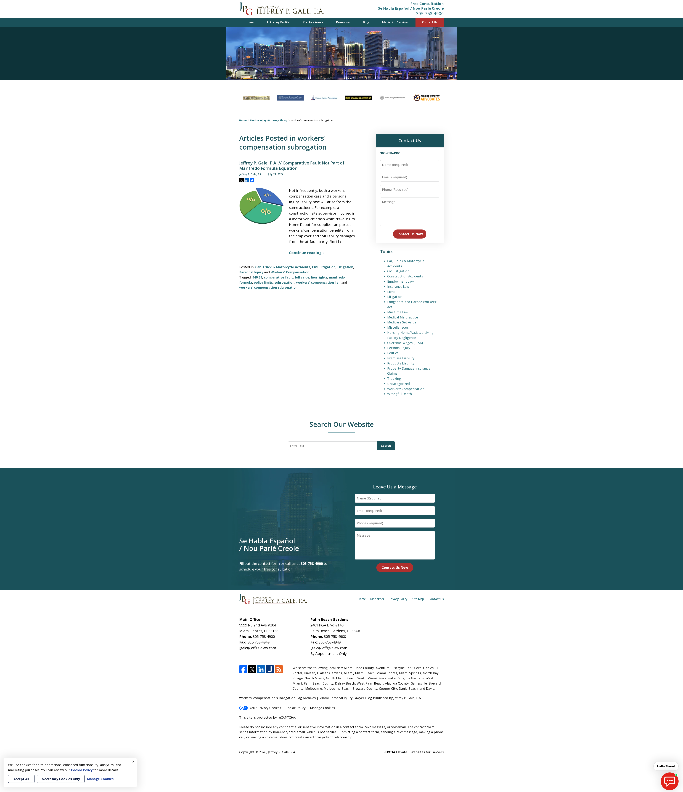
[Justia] (270, 669)
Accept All (21, 779)
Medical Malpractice (402, 317)
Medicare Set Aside (401, 322)
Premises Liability (400, 358)
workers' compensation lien (318, 282)
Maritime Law (397, 312)
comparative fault (278, 277)
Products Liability (400, 363)
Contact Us (429, 22)
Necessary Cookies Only (61, 779)
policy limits (263, 282)
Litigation (345, 267)
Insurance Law (398, 286)
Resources (343, 22)
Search (386, 446)
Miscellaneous (398, 327)
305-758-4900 (430, 13)
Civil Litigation (323, 267)
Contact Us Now (409, 234)
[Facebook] (243, 669)
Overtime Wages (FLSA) (405, 343)
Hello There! (666, 766)
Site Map (418, 599)
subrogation (284, 282)
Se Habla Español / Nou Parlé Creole (411, 8)
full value (302, 277)
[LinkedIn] (261, 669)
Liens (391, 292)
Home (249, 22)
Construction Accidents (405, 276)
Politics (392, 353)
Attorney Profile (278, 22)
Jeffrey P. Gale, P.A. (282, 752)
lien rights (319, 277)
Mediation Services (395, 22)
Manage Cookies (322, 708)
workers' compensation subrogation (268, 287)
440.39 (257, 277)
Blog (366, 22)
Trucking (394, 378)
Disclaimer (377, 599)
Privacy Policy (398, 599)
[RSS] (279, 669)
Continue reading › (306, 252)
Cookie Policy (295, 708)
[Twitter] (252, 669)
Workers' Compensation (290, 272)
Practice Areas (313, 22)
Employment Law (400, 281)
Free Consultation (427, 3)
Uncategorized (398, 384)
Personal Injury (251, 272)
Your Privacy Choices (265, 708)
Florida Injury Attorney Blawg (268, 120)
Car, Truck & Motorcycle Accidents (282, 267)
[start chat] (670, 781)
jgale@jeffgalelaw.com (257, 647)
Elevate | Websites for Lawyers (414, 752)
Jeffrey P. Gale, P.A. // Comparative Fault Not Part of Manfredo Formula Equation (291, 165)
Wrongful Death (399, 394)
